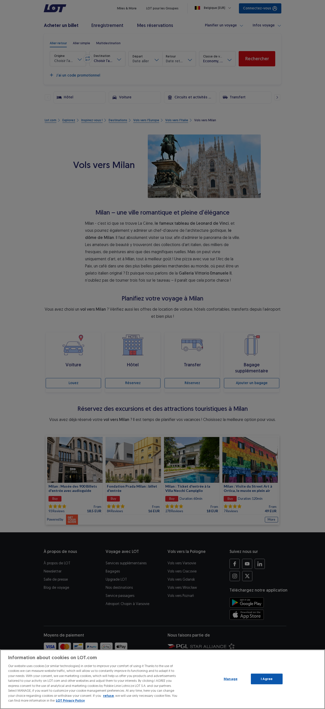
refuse (108, 696)
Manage (230, 679)
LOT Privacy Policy (70, 700)
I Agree (267, 679)
